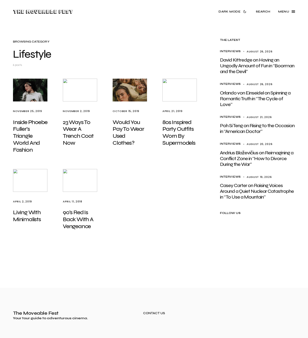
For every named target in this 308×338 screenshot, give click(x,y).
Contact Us (154, 313)
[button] (233, 11)
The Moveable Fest (43, 11)
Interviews (230, 51)
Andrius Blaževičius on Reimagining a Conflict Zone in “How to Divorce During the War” (256, 158)
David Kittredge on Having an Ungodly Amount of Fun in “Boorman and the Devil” (257, 66)
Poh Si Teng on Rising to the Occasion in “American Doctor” (257, 128)
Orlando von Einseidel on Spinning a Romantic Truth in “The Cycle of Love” (255, 98)
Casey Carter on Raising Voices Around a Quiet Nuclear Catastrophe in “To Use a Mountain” (257, 191)
